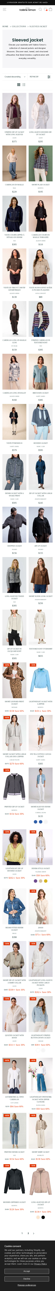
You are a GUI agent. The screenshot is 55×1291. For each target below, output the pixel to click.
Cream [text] (40, 1041)
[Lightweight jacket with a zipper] (41, 680)
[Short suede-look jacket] (41, 575)
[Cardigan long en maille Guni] (14, 319)
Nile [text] (14, 188)
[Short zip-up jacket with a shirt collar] (14, 959)
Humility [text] (40, 1155)
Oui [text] (14, 241)
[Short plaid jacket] (41, 163)
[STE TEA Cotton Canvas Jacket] (41, 733)
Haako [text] (14, 549)
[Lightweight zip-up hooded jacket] (14, 847)
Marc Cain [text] (41, 446)
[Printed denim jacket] (14, 1131)
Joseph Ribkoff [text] (40, 499)
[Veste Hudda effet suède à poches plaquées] (41, 266)
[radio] (18, 85)
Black (43, 1217)
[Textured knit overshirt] (41, 628)
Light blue (41, 822)
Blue (36, 822)
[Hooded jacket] (41, 422)
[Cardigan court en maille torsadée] (41, 214)
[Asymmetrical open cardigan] (14, 1076)
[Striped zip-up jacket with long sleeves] (14, 111)
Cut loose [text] (14, 1103)
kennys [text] (40, 188)
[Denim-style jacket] (41, 847)
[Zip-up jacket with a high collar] (41, 472)
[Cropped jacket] (14, 525)
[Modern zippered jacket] (14, 1181)
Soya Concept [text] (40, 293)
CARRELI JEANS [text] (40, 812)
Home (5, 26)
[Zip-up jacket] (41, 525)
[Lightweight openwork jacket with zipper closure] (41, 1076)
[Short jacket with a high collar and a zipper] (14, 733)
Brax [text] (14, 933)
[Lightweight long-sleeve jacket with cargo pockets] (41, 959)
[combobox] (15, 77)
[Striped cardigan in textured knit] (41, 319)
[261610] (41, 906)
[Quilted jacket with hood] (14, 1014)
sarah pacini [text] (14, 760)
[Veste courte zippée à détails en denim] (14, 214)
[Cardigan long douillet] (14, 372)
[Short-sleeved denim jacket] (41, 785)
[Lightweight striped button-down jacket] (41, 1014)
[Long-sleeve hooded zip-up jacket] (41, 111)
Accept (27, 1271)
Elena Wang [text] (40, 1105)
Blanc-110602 (43, 1050)
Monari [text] (14, 707)
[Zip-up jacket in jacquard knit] (14, 628)
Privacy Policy (40, 1264)
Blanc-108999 (38, 1050)
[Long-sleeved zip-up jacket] (41, 1181)
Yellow (46, 881)
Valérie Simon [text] (40, 872)
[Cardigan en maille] (14, 163)
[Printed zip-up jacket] (14, 785)
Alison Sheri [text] (40, 241)
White (46, 822)
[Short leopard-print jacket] (14, 680)
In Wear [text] (14, 346)
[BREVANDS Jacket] (41, 372)
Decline (26, 1279)
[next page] (34, 1233)
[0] (45, 9)
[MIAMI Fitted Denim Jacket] (14, 906)
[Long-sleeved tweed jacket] (14, 575)
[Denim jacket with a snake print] (14, 472)
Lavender (36, 881)
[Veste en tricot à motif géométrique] (14, 266)
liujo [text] (14, 138)
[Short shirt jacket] (41, 1131)
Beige (41, 881)
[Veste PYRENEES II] (14, 422)
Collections (19, 26)
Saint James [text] (40, 396)
